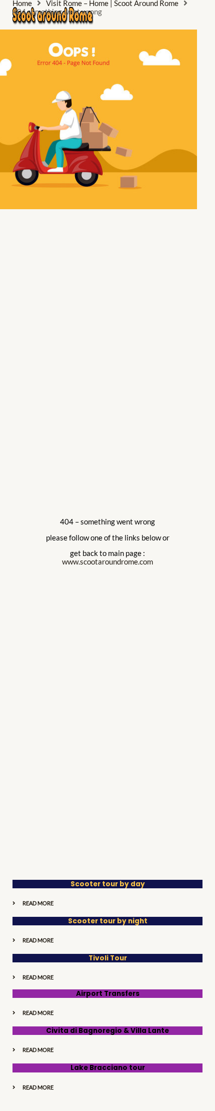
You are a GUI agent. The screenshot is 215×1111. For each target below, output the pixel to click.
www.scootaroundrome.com (107, 562)
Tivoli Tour (107, 958)
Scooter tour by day (107, 884)
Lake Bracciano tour (107, 1067)
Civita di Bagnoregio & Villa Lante (107, 1030)
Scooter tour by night (108, 921)
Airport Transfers (108, 993)
